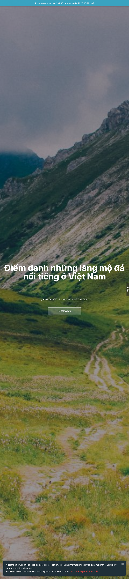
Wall (127, 289)
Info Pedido (64, 311)
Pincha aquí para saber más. (84, 571)
